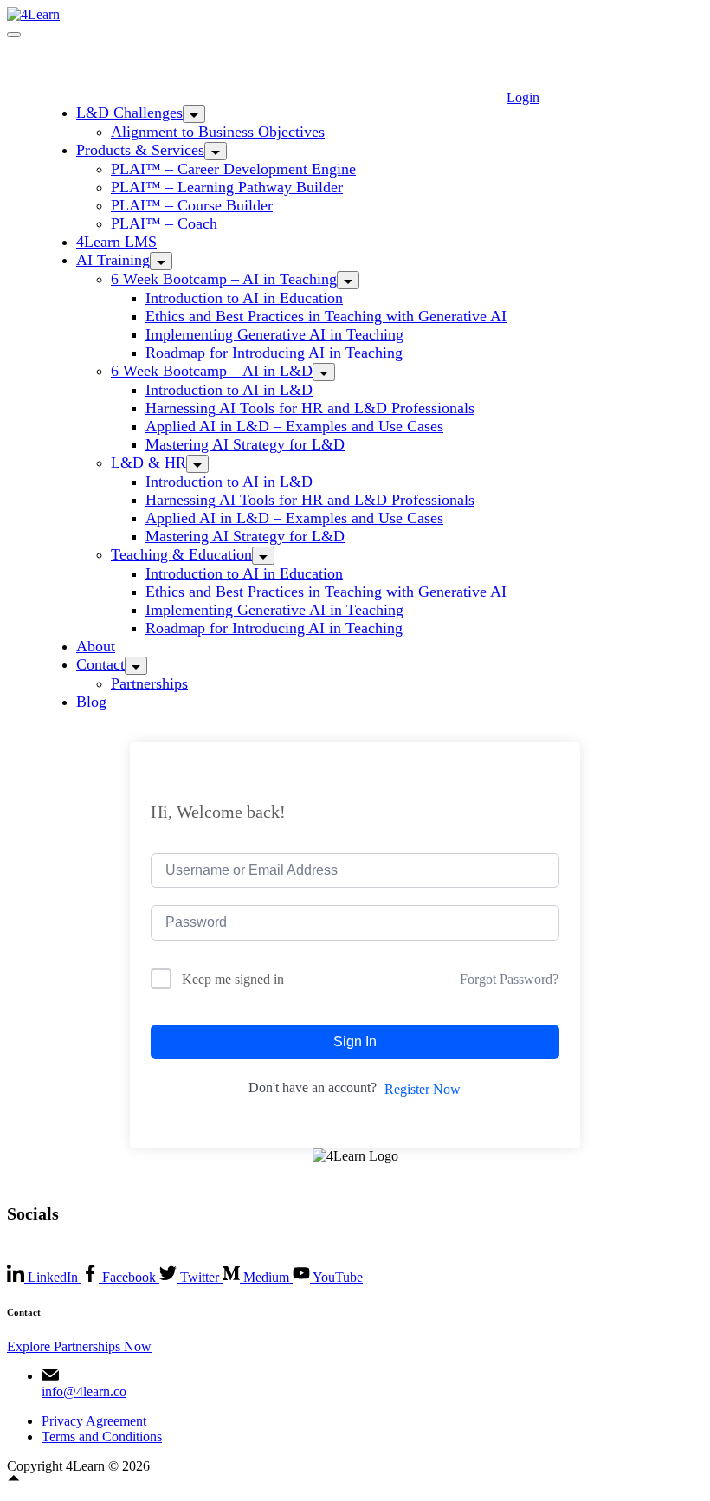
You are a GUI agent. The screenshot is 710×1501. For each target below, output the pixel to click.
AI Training (113, 259)
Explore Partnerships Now (79, 1346)
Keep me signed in (233, 979)
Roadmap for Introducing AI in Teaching (274, 352)
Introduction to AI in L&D (229, 389)
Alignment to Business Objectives (218, 131)
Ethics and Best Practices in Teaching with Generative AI (326, 316)
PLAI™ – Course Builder (192, 205)
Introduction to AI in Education (244, 298)
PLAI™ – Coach (164, 223)
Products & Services (140, 150)
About (95, 646)
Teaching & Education (181, 554)
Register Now (422, 1089)
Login (523, 97)
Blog (91, 701)
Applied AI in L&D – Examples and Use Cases (294, 426)
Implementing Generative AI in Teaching (274, 334)
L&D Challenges (129, 112)
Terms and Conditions (102, 1436)
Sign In (355, 1041)
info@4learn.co (84, 1391)
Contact (100, 664)
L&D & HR (148, 462)
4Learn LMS (116, 241)
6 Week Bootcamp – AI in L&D (212, 370)
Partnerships (149, 683)
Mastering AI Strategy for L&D (245, 444)
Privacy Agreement (94, 1421)
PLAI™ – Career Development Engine (233, 169)
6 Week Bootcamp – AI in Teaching (224, 279)
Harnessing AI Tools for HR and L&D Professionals (309, 408)
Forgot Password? (509, 979)
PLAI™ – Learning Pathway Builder (227, 187)
